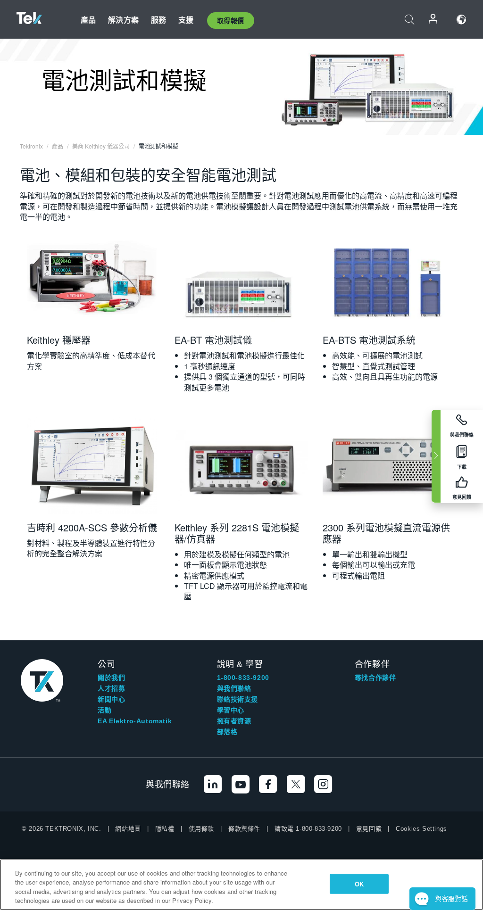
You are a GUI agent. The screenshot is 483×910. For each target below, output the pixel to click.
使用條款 (201, 828)
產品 (88, 19)
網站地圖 (128, 828)
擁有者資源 (234, 721)
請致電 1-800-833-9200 (308, 828)
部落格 (227, 732)
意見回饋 (369, 828)
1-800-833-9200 (243, 677)
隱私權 (165, 828)
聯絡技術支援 (237, 699)
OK (359, 883)
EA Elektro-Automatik (135, 721)
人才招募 (111, 688)
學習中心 (230, 710)
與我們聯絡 (234, 688)
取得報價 (230, 20)
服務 (158, 19)
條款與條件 (244, 828)
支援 (185, 19)
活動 (104, 710)
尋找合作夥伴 (375, 677)
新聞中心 (111, 699)
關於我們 (111, 677)
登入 (433, 19)
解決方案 (123, 19)
